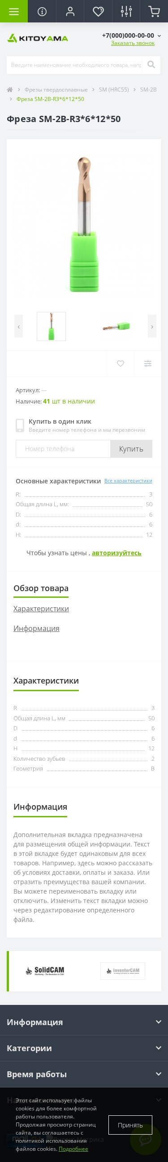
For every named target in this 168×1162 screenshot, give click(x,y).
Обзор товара (41, 588)
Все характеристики (128, 480)
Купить (131, 449)
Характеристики (41, 609)
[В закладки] (120, 363)
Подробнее (73, 1149)
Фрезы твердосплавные (57, 89)
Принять (130, 1125)
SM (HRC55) (114, 89)
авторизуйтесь (117, 552)
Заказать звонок (133, 43)
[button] (131, 35)
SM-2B (148, 89)
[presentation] (18, 326)
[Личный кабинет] (70, 11)
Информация (36, 628)
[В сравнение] (147, 363)
